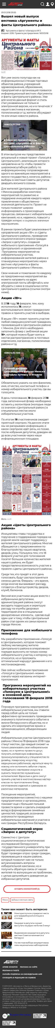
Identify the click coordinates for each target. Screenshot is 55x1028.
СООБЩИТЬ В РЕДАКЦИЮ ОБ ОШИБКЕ (19, 978)
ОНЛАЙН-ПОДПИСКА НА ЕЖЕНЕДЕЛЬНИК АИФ (22, 974)
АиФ (3, 72)
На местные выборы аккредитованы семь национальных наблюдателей (31, 944)
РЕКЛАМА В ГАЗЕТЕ (10, 971)
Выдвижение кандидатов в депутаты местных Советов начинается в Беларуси (31, 935)
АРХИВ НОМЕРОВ (10, 967)
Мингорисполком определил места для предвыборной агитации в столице (31, 915)
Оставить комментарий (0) (27, 889)
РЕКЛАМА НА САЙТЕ (28, 967)
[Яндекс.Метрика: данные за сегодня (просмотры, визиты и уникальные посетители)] (19, 1015)
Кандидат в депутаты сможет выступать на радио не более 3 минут (32, 924)
